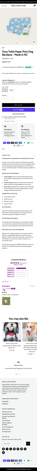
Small (4, 90)
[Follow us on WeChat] (3, 452)
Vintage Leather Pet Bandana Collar (12, 345)
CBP (3, 47)
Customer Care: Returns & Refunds (8, 417)
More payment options (18, 114)
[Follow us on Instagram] (14, 449)
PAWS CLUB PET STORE (12, 343)
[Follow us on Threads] (10, 449)
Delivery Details (6, 420)
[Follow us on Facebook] (3, 449)
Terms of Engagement (7, 427)
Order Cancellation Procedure (7, 423)
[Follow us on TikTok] (25, 449)
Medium (11, 90)
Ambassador (5, 401)
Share (3, 149)
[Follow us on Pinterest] (18, 449)
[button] (11, 268)
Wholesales (5, 403)
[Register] (28, 444)
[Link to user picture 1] (6, 301)
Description (6, 155)
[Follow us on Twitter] (7, 449)
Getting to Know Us (7, 411)
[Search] (6, 6)
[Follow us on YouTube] (21, 449)
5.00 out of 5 (23, 263)
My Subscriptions (6, 431)
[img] (6, 286)
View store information (9, 121)
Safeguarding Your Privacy (8, 414)
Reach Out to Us (6, 429)
